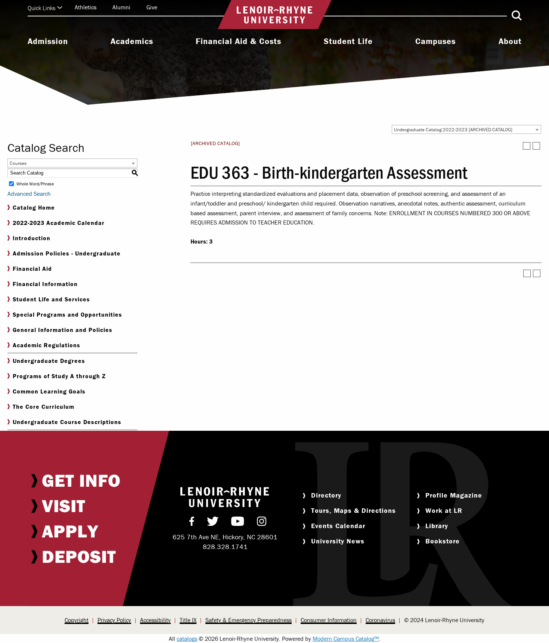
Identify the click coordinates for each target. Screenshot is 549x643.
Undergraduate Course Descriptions (67, 422)
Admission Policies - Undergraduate (67, 253)
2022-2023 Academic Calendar (59, 222)
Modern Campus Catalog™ (346, 638)
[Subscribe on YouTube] (237, 522)
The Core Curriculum (43, 406)
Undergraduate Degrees (49, 360)
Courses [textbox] (18, 163)
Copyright (77, 620)
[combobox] (466, 129)
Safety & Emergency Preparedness (248, 620)
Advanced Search (29, 193)
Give (151, 7)
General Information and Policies (62, 329)
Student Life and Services (51, 299)
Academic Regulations (46, 345)
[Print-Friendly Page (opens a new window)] (526, 146)
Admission (48, 41)
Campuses (435, 41)
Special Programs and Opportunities (67, 314)
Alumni (121, 7)
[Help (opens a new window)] (536, 146)
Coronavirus (380, 620)
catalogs (187, 638)
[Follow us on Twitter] (212, 522)
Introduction (31, 238)
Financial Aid (32, 268)
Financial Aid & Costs (238, 41)
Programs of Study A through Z (59, 376)
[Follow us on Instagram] (261, 522)
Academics (132, 41)
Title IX (188, 620)
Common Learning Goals (49, 391)
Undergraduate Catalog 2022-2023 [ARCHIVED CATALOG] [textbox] (453, 129)
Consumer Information (329, 620)
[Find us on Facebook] (191, 522)
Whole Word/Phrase (35, 183)
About (510, 41)
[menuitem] (48, 42)
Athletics (85, 7)
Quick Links (41, 8)
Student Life (348, 41)
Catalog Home (34, 207)
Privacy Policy (114, 620)
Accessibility (155, 620)
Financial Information (45, 284)
